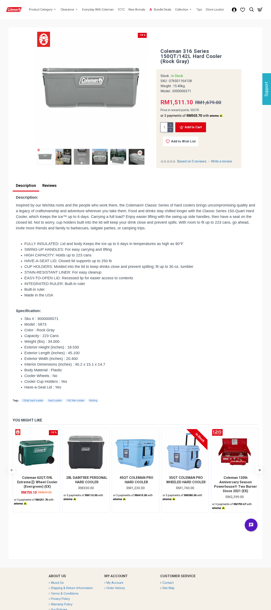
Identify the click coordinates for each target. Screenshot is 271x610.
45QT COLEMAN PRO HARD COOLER (136, 480)
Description (26, 185)
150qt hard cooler (32, 400)
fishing (93, 400)
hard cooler (55, 400)
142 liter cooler (75, 400)
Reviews (49, 185)
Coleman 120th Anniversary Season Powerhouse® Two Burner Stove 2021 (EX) (235, 484)
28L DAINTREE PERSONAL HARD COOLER (86, 480)
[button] (11, 470)
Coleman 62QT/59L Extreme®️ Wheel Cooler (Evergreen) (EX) (37, 482)
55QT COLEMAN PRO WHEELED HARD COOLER (186, 480)
